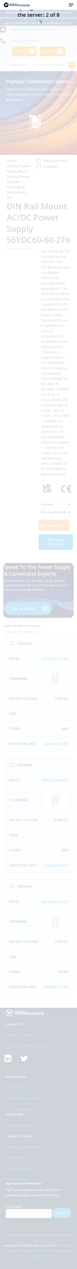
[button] (71, 5)
